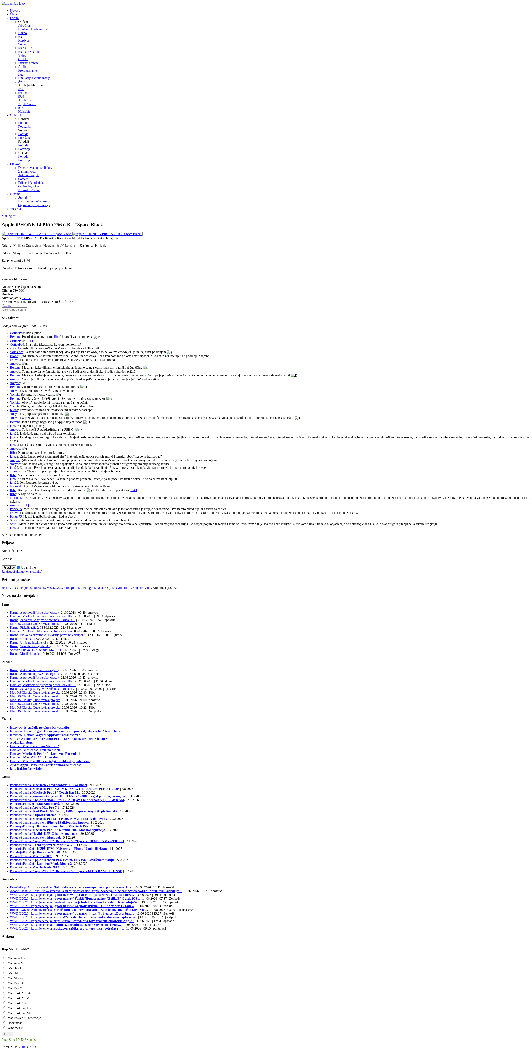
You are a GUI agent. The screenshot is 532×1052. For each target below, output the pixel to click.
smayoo (15, 363)
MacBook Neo (17, 1003)
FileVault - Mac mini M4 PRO (41, 650)
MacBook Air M (18, 998)
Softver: (58, 738)
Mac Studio (15, 978)
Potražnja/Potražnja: (36, 803)
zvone (14, 356)
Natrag (6, 305)
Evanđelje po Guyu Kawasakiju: (72, 887)
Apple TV (25, 100)
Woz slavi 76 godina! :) (35, 646)
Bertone (15, 336)
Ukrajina (26, 638)
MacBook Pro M (18, 1013)
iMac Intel (14, 968)
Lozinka (7, 559)
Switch (22, 81)
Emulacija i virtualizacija (34, 78)
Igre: (26, 768)
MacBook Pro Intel (20, 1008)
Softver (23, 44)
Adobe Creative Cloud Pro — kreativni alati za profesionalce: (96, 891)
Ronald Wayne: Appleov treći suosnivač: (79, 909)
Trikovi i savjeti (28, 175)
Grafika (23, 59)
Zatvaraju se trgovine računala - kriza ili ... (47, 620)
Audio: (21, 742)
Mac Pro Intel (16, 983)
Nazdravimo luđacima (32, 201)
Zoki (148, 588)
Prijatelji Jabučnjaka (31, 182)
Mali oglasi (9, 216)
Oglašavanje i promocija (34, 205)
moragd (69, 588)
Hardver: (34, 746)
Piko (78, 588)
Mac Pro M (14, 988)
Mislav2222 (54, 588)
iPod (21, 89)
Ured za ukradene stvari (33, 29)
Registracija (9, 571)
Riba (13, 452)
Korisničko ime (12, 551)
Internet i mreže (28, 63)
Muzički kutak (29, 653)
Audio (22, 66)
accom (6, 588)
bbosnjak (16, 486)
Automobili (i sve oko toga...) (39, 612)
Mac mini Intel (17, 958)
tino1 (127, 588)
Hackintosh (14, 1023)
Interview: (39, 727)
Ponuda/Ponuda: (48, 785)
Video (22, 55)
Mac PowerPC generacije (24, 1018)
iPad (21, 96)
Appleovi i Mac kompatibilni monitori (47, 631)
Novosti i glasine (29, 190)
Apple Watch (27, 104)
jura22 (14, 426)
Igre (20, 74)
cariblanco (16, 352)
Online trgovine (28, 186)
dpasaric (15, 471)
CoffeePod (17, 333)
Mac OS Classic (28, 51)
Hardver (23, 40)
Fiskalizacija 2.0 (30, 627)
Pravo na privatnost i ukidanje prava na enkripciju (52, 635)
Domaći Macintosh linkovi (35, 167)
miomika (15, 348)
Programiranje (27, 70)
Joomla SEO (27, 1046)
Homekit (24, 111)
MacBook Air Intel (19, 993)
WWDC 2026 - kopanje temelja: (72, 895)
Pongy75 (16, 509)
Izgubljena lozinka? (30, 571)
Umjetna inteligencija (34, 642)
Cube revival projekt (46, 623)
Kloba (14, 410)
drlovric (15, 359)
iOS (20, 108)
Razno (22, 33)
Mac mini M (15, 963)
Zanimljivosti (27, 171)
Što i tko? (24, 197)
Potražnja (24, 126)
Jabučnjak (24, 25)
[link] (57, 336)
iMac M (12, 973)
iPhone (22, 93)
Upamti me (28, 567)
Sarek (13, 520)
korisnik (39, 588)
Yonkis (14, 394)
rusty (108, 588)
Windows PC (16, 1028)
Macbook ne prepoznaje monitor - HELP (49, 616)
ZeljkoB (138, 588)
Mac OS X (25, 48)
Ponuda (23, 123)
